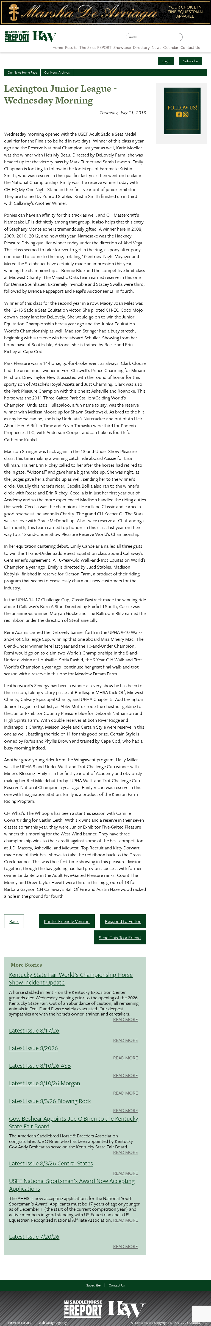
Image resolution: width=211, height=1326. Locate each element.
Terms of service (19, 1322)
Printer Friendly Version (67, 921)
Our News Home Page (22, 72)
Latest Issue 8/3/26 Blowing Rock (50, 1100)
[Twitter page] (196, 38)
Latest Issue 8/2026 (33, 1048)
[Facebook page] (188, 38)
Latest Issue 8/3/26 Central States (51, 1163)
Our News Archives (57, 72)
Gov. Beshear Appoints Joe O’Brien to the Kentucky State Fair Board (73, 1122)
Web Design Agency (52, 1322)
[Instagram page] (204, 38)
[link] (57, 45)
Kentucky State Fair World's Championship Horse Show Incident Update (71, 978)
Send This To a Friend (120, 937)
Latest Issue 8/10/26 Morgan (44, 1083)
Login (166, 61)
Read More (125, 1020)
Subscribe (190, 61)
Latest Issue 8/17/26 (34, 1030)
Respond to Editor (123, 921)
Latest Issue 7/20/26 (34, 1236)
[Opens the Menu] (205, 45)
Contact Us (117, 1285)
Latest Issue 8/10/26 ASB (40, 1065)
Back (14, 921)
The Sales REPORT (95, 47)
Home (57, 47)
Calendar (171, 47)
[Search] (179, 37)
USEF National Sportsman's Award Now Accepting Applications (72, 1184)
